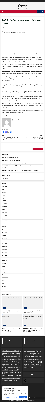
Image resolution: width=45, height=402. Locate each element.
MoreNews (26, 400)
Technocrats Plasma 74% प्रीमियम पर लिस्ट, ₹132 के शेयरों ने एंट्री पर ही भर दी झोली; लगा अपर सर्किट (20, 170)
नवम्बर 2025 (4, 212)
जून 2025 (4, 226)
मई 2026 (3, 195)
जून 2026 (4, 192)
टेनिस (3, 275)
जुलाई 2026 (4, 189)
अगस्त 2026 (4, 186)
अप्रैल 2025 (4, 232)
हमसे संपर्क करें (34, 398)
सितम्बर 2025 (4, 218)
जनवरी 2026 (4, 206)
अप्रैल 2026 (4, 198)
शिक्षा (3, 283)
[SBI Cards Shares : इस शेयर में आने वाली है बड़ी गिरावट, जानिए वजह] (12, 320)
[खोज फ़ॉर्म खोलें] (35, 11)
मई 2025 (3, 229)
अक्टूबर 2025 (4, 215)
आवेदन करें (35, 366)
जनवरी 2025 (4, 241)
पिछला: (11, 137)
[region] (15, 393)
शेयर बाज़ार (4, 286)
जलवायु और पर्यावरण (5, 272)
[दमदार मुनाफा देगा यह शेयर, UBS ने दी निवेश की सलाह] (33, 302)
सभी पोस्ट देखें (16, 120)
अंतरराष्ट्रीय (4, 263)
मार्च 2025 (4, 235)
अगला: (33, 137)
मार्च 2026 (4, 200)
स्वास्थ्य (3, 289)
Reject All (15, 397)
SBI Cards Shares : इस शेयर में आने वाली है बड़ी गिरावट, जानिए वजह (14, 163)
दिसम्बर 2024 (4, 243)
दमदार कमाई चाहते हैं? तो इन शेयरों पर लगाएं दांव (10, 157)
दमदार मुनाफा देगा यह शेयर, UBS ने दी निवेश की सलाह (11, 160)
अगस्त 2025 (4, 221)
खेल (3, 269)
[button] (2, 11)
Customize (8, 397)
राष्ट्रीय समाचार (5, 277)
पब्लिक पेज (22, 5)
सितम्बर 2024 (4, 252)
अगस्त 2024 (4, 255)
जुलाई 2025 (4, 223)
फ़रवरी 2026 (4, 203)
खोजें (3, 145)
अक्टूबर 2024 (4, 249)
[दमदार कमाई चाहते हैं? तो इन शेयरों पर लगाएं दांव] (12, 302)
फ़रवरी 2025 (4, 238)
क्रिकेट (3, 266)
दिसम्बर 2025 (4, 209)
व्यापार (3, 280)
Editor (4, 312)
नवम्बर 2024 (4, 246)
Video (42, 11)
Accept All (23, 397)
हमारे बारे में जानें (28, 398)
